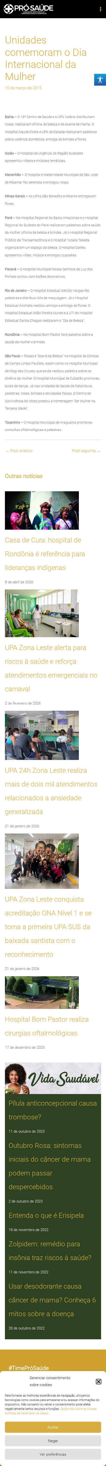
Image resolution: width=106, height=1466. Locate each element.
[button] (98, 1381)
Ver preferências (53, 1454)
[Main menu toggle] (100, 9)
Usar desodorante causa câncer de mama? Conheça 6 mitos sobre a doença (52, 1300)
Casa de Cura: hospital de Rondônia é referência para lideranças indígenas (45, 554)
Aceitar (53, 1427)
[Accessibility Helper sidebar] (100, 80)
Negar (53, 1441)
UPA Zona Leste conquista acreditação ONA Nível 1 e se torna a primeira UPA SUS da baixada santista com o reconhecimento (48, 926)
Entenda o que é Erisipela (46, 1215)
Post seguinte (86, 450)
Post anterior (19, 450)
